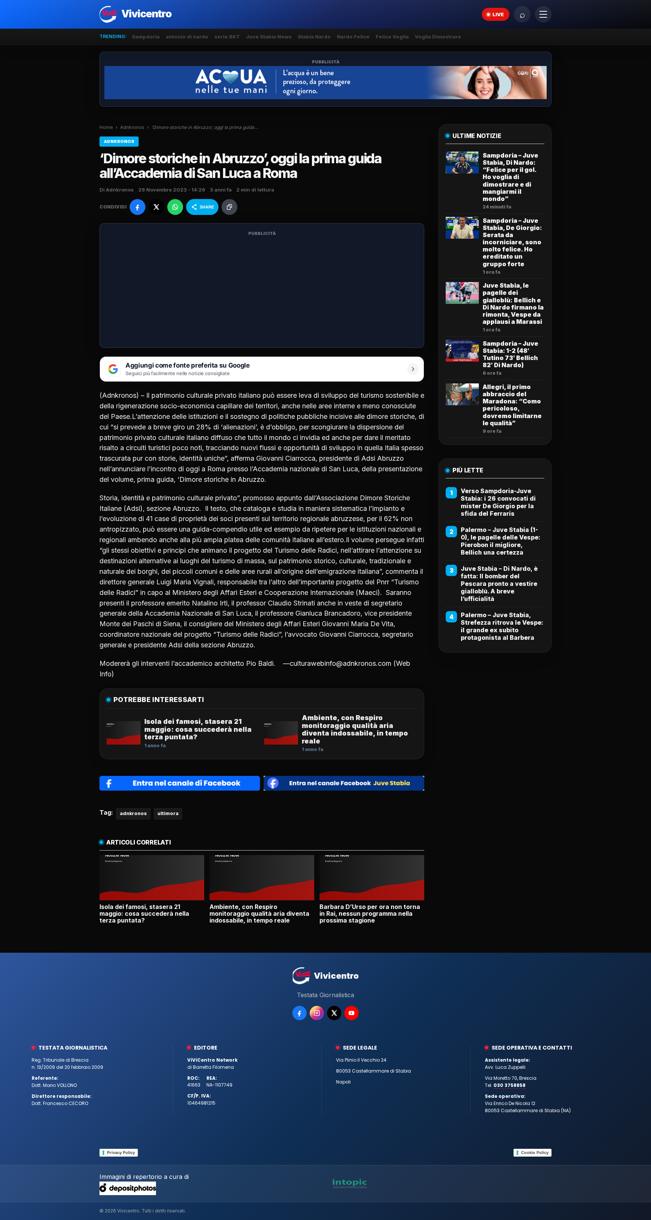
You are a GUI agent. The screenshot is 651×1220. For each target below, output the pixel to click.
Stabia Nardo (314, 37)
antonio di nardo (187, 37)
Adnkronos (132, 127)
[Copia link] (229, 207)
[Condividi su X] (156, 207)
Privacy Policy (121, 1152)
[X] (334, 1013)
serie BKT (227, 37)
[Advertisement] (261, 290)
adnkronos (133, 813)
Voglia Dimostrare (438, 37)
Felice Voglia (392, 37)
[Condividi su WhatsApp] (175, 207)
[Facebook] (299, 1013)
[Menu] (543, 14)
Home (106, 127)
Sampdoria (146, 37)
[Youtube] (351, 1013)
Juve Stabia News (269, 37)
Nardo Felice (353, 37)
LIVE (498, 14)
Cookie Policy (535, 1152)
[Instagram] (317, 1013)
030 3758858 (510, 1085)
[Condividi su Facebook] (137, 207)
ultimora (168, 813)
